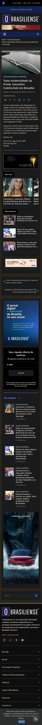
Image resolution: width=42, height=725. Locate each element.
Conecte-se (6, 705)
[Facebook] (10, 640)
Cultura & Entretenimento (13, 674)
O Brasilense (30, 92)
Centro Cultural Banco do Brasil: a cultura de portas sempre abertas (22, 281)
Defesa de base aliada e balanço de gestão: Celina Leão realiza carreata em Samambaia (26, 454)
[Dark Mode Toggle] (36, 719)
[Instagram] (4, 640)
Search (36, 595)
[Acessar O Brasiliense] (21, 263)
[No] (39, 717)
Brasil (4, 659)
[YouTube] (22, 640)
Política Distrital (22, 426)
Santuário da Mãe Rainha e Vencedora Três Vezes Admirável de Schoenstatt (20, 291)
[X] (16, 640)
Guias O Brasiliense (10, 690)
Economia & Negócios (11, 667)
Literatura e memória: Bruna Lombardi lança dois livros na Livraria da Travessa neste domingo (25, 411)
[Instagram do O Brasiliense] (5, 100)
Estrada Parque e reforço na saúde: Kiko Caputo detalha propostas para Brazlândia (26, 499)
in (24, 99)
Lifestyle (5, 682)
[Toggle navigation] (5, 34)
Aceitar (21, 722)
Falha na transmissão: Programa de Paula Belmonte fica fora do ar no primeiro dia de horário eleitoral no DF (26, 433)
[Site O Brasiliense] (29, 100)
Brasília (5, 651)
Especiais (6, 697)
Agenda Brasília (22, 404)
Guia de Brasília (10, 77)
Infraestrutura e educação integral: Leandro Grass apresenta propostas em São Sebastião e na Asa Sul (26, 476)
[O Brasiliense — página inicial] (20, 611)
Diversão (22, 77)
